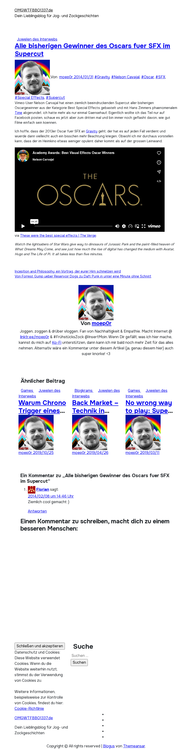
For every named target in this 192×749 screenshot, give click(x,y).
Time (18, 113)
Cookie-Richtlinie (29, 708)
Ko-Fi (56, 342)
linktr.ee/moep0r (34, 336)
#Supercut (55, 97)
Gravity (91, 131)
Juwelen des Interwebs (37, 39)
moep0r (66, 77)
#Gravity (102, 77)
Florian (42, 489)
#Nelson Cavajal (125, 77)
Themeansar (134, 746)
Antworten (37, 511)
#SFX (160, 77)
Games (27, 390)
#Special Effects (29, 97)
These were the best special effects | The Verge (58, 235)
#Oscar (147, 77)
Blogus (109, 746)
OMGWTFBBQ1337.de (34, 10)
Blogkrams (83, 390)
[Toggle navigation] (18, 6)
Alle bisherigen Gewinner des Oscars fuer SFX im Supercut (92, 50)
